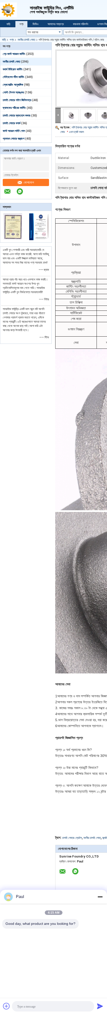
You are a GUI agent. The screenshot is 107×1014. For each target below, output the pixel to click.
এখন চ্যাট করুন (76, 132)
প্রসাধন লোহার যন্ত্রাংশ (13, 138)
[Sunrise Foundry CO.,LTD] (15, 10)
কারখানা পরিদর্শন (80, 24)
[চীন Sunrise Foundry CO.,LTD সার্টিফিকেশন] (13, 239)
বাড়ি (8, 24)
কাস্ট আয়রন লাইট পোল (14, 131)
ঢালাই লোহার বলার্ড (11, 123)
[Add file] (6, 1006)
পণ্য (21, 24)
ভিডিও (35, 24)
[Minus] (100, 897)
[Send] (100, 1006)
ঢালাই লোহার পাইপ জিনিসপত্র (17, 100)
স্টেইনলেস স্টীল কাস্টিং (13, 77)
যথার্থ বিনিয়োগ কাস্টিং (13, 69)
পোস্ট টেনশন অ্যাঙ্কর (13, 92)
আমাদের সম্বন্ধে (56, 24)
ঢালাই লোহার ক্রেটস (72, 838)
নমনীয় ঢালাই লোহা (26, 39)
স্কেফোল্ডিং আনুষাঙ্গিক (13, 84)
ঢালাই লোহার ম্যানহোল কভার (16, 115)
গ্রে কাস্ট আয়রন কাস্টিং (14, 54)
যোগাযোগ (29, 182)
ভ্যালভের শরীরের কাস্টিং (14, 108)
